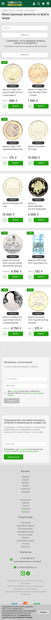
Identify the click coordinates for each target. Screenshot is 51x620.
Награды (25, 492)
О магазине (25, 523)
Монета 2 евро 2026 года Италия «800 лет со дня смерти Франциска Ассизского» (12, 93)
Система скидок (25, 529)
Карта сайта (25, 583)
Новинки (26, 477)
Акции (25, 480)
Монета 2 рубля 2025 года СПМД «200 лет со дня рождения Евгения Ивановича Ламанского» (12, 320)
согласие (14, 391)
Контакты (25, 547)
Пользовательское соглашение (25, 589)
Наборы (25, 503)
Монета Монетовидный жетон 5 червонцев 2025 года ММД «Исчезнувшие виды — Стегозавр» (37, 207)
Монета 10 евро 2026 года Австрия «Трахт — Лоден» (37, 92)
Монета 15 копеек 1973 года (12, 205)
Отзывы (25, 544)
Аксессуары (25, 500)
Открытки (25, 509)
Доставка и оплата (25, 526)
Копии (25, 486)
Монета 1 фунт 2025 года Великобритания (12, 148)
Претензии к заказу (25, 541)
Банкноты (25, 489)
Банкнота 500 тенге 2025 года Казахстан (37, 261)
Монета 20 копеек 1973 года (36, 148)
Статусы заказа (25, 535)
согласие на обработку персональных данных (21, 451)
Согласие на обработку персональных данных (25, 586)
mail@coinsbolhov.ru (27, 567)
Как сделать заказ (25, 532)
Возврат (25, 538)
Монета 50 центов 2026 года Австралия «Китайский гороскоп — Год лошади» (12, 263)
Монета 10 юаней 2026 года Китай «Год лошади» (38, 320)
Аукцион (25, 512)
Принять (43, 612)
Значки (25, 506)
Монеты (25, 483)
